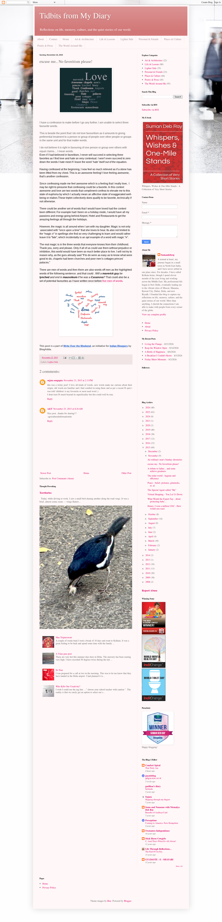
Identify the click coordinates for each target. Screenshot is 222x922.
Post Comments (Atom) (63, 478)
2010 (148, 573)
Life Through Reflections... (158, 849)
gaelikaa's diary (153, 786)
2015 (148, 447)
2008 (148, 581)
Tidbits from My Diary (75, 15)
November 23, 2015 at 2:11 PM (78, 380)
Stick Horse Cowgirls (155, 838)
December (153, 451)
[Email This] (70, 357)
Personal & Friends (148, 39)
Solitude (149, 788)
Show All (179, 866)
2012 (148, 564)
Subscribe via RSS (150, 109)
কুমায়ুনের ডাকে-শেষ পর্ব (153, 778)
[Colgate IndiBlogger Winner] (153, 633)
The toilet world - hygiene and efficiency (162, 477)
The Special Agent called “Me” (162, 489)
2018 (148, 434)
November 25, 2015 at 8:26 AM (68, 408)
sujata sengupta (55, 380)
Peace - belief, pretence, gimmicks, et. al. (164, 484)
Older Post (126, 473)
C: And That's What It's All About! (160, 841)
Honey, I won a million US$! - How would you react (164, 507)
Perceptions (151, 820)
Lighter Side (127, 39)
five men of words (112, 281)
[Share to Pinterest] (82, 357)
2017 (148, 438)
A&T (49, 408)
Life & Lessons (107, 39)
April (151, 536)
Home (66, 39)
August (151, 523)
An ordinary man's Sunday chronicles (165, 459)
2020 (148, 425)
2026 (148, 407)
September (153, 518)
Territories (45, 493)
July (150, 527)
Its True (59, 669)
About (40, 39)
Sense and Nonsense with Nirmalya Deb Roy (162, 808)
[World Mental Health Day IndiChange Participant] (153, 666)
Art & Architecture (84, 39)
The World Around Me (70, 45)
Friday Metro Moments (155, 359)
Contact (53, 39)
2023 (148, 420)
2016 (148, 443)
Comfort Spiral (152, 765)
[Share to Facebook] (79, 357)
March (151, 540)
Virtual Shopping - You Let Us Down (165, 494)
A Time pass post (64, 653)
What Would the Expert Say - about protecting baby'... (164, 500)
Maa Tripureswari (64, 637)
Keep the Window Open (156, 347)
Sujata (148, 796)
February (152, 545)
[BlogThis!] (73, 357)
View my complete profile (154, 314)
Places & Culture (172, 39)
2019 (148, 429)
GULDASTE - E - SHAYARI (159, 859)
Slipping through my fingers (157, 799)
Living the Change (153, 343)
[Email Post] (64, 357)
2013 (148, 559)
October (152, 514)
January (152, 549)
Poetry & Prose (45, 45)
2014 (148, 555)
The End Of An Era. (154, 851)
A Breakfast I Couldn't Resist (158, 355)
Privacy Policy (151, 330)
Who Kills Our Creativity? (68, 686)
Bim (109, 900)
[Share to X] (76, 357)
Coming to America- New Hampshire (161, 823)
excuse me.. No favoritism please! (163, 463)
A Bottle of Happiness (155, 351)
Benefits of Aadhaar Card (156, 812)
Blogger (127, 900)
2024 (148, 416)
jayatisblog (150, 775)
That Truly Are (151, 767)
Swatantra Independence (157, 830)
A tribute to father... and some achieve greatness (161, 470)
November (153, 455)
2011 (148, 568)
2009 (148, 577)
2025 (148, 412)
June (150, 531)
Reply (50, 398)
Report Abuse (149, 590)
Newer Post (45, 473)
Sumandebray (168, 255)
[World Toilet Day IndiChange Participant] (153, 700)
